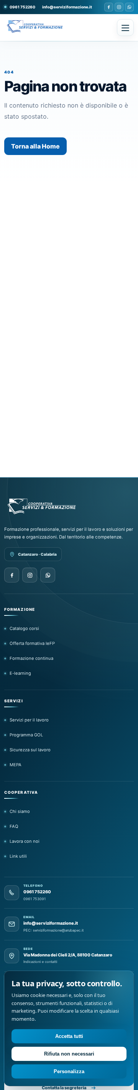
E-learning (20, 673)
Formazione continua (31, 658)
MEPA (15, 764)
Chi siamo (20, 811)
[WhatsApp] (129, 7)
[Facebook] (108, 7)
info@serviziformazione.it (67, 7)
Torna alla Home (35, 146)
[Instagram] (119, 7)
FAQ (14, 826)
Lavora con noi (24, 841)
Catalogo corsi (24, 628)
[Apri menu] (125, 27)
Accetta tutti (69, 1036)
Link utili (18, 856)
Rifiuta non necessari (69, 1054)
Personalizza (69, 1071)
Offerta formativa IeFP (32, 643)
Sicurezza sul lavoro (30, 749)
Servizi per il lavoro (29, 720)
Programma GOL (26, 735)
